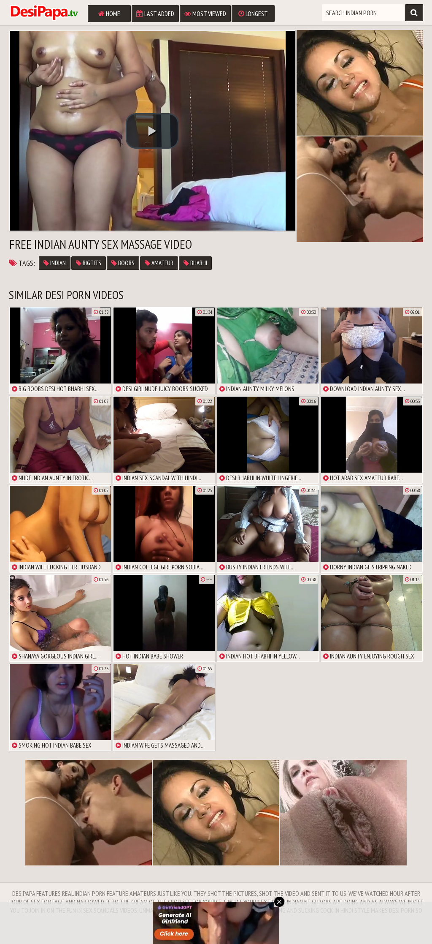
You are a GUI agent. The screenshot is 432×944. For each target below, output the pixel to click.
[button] (152, 131)
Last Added (158, 13)
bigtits (91, 263)
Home (112, 13)
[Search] (414, 12)
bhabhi (198, 263)
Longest (256, 13)
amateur (161, 263)
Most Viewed (208, 13)
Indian (57, 263)
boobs (126, 263)
